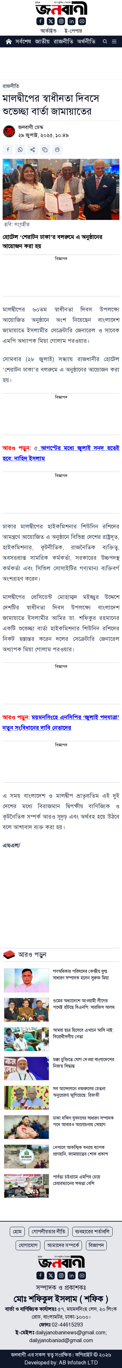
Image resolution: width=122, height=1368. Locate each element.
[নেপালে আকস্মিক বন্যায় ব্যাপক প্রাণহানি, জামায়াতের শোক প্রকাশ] (26, 1156)
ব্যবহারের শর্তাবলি (92, 1231)
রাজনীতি (63, 41)
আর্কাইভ (48, 31)
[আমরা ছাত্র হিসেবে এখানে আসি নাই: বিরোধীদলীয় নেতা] (26, 1039)
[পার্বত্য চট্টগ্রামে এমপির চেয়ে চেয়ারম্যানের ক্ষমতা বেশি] (26, 1186)
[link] (11, 86)
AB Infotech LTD (78, 1363)
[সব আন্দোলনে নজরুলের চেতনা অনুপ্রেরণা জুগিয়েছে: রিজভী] (26, 1098)
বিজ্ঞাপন (96, 1245)
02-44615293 (67, 1325)
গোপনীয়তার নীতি (48, 1231)
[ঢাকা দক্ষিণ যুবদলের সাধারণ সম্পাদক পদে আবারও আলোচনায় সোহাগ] (26, 1127)
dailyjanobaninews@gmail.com (70, 1332)
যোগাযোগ (28, 1245)
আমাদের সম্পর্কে (63, 1245)
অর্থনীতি (86, 41)
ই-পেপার (73, 31)
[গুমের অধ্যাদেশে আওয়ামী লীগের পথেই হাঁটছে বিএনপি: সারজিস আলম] (26, 1010)
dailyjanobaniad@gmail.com (61, 1340)
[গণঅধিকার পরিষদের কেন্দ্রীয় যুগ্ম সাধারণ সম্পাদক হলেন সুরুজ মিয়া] (26, 980)
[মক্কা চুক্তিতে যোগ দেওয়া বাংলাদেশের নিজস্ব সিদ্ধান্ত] (26, 1069)
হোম (17, 1231)
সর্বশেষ (23, 41)
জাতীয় (42, 41)
